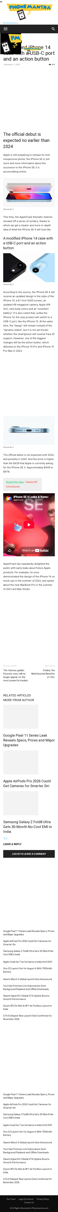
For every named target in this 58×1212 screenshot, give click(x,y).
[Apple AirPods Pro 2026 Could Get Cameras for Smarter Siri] (29, 762)
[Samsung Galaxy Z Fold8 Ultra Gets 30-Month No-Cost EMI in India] (29, 803)
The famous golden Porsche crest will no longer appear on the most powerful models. (15, 675)
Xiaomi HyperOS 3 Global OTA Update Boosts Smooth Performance (26, 997)
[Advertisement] (29, 97)
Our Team (11, 1199)
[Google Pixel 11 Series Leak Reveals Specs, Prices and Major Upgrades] (29, 717)
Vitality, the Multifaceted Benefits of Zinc (43, 674)
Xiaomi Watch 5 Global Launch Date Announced (27, 979)
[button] (5, 29)
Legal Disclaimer (26, 1199)
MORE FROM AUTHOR (18, 700)
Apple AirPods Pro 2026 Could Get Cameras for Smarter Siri (27, 943)
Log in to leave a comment (29, 853)
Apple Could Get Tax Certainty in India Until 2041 (27, 962)
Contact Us (29, 1202)
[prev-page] (4, 838)
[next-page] (6, 838)
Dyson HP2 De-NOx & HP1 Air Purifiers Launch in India (27, 1007)
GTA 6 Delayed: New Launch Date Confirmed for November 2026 (27, 1017)
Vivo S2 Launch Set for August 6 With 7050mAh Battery (27, 970)
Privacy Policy (43, 1199)
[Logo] (11, 53)
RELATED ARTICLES (17, 695)
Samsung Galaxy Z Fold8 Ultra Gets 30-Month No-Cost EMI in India (27, 827)
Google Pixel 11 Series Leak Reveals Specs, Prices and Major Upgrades (29, 740)
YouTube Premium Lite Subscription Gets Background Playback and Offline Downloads (26, 987)
